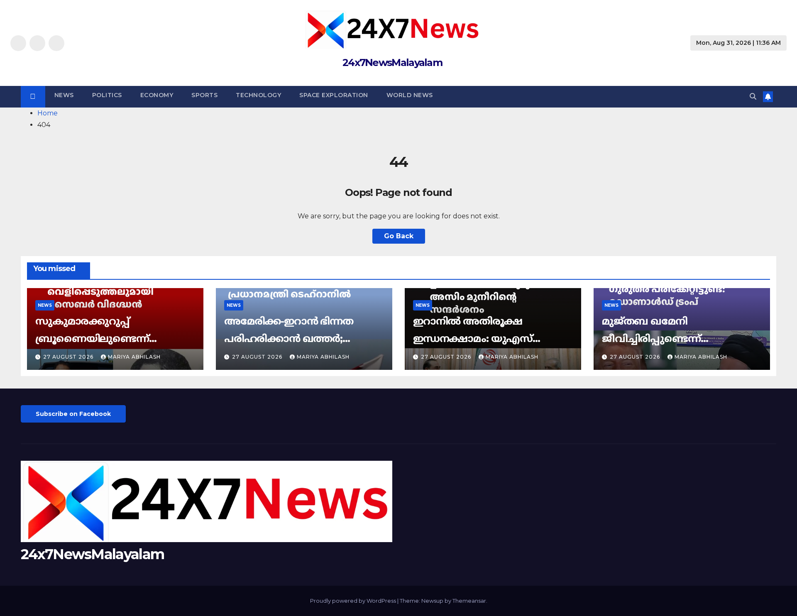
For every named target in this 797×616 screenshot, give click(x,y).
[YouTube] (56, 43)
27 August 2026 (69, 357)
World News (409, 95)
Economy (157, 95)
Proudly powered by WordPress (353, 600)
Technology (258, 95)
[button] (753, 96)
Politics (107, 95)
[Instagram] (37, 43)
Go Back (398, 236)
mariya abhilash (134, 357)
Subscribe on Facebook (73, 414)
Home (47, 113)
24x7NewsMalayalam (392, 62)
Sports (204, 95)
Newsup (432, 600)
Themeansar (469, 600)
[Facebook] (18, 43)
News (64, 95)
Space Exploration (333, 95)
